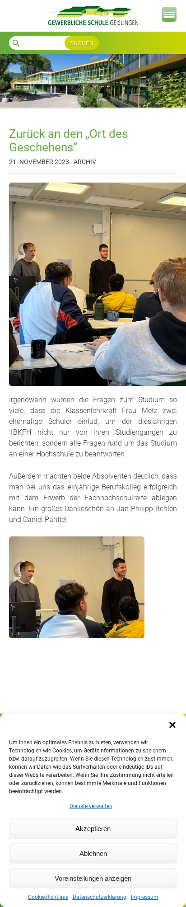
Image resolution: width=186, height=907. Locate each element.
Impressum (144, 897)
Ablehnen (93, 853)
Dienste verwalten (91, 806)
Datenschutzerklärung (99, 897)
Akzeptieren (93, 828)
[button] (172, 724)
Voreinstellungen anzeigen (93, 878)
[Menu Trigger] (169, 14)
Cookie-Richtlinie (48, 897)
